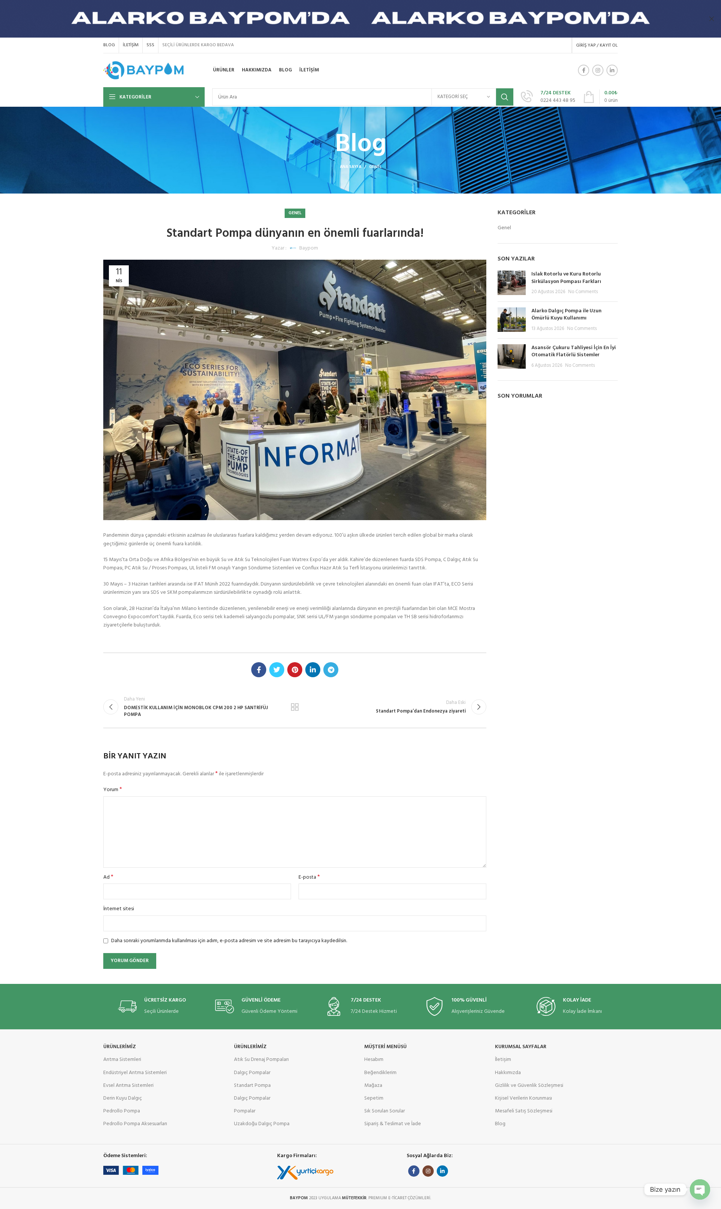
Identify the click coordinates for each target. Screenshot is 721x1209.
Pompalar (244, 1111)
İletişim (503, 1059)
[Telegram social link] (330, 669)
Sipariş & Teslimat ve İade (392, 1124)
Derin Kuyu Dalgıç (122, 1098)
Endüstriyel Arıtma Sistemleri (135, 1072)
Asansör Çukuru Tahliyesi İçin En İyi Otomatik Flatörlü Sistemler (573, 351)
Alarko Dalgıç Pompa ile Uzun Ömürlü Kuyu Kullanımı (566, 315)
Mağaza (373, 1085)
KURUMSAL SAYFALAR (520, 1047)
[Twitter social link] (276, 669)
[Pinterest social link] (294, 669)
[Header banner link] (349, 19)
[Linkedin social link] (612, 70)
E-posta (309, 877)
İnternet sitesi (118, 909)
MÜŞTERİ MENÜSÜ (385, 1047)
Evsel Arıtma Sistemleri (128, 1085)
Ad (108, 877)
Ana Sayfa (350, 167)
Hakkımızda (508, 1072)
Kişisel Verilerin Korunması (523, 1098)
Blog (500, 1124)
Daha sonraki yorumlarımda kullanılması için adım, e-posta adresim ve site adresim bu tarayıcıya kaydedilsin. (229, 941)
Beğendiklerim (380, 1072)
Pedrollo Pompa (121, 1111)
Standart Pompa (252, 1085)
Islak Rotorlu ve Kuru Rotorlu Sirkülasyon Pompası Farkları (566, 278)
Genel (375, 166)
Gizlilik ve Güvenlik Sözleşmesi (529, 1085)
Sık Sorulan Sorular (384, 1111)
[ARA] (504, 97)
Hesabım (373, 1059)
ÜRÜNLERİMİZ (119, 1047)
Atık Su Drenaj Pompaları (261, 1059)
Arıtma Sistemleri (122, 1059)
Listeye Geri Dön (295, 706)
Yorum (112, 790)
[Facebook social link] (583, 70)
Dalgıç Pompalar (252, 1072)
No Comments (583, 292)
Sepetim (373, 1098)
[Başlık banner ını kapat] (711, 19)
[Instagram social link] (597, 70)
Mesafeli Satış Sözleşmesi (523, 1111)
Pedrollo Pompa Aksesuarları (135, 1124)
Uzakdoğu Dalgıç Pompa (262, 1124)
